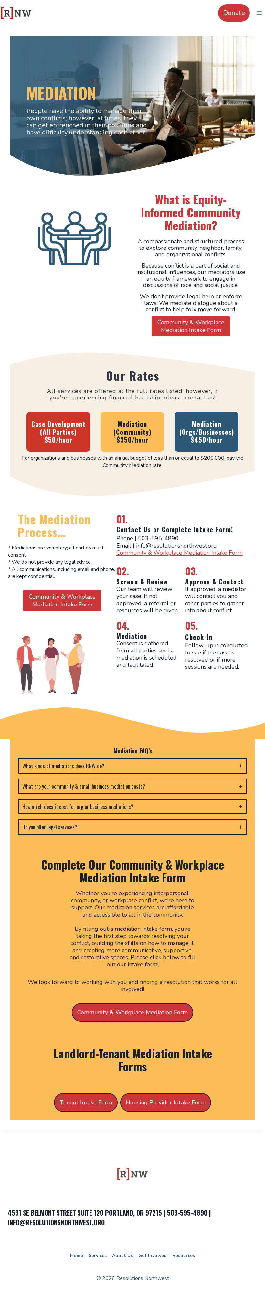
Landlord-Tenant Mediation (116, 1053)
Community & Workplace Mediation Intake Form (179, 553)
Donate (234, 12)
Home (76, 1255)
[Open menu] (259, 13)
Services (98, 1255)
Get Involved (152, 1255)
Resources (183, 1255)
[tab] (132, 766)
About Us (122, 1255)
